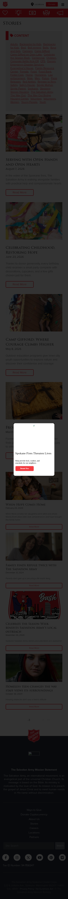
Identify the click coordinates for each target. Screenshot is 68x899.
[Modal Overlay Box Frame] (34, 449)
